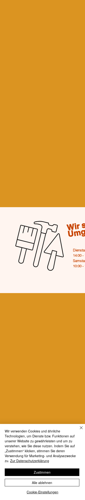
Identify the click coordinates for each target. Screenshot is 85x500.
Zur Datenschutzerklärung (29, 460)
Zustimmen (42, 472)
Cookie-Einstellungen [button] (42, 492)
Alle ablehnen (42, 482)
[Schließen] (78, 430)
